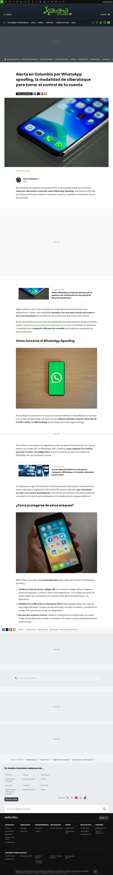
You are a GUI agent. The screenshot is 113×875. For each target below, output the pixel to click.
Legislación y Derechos (10, 780)
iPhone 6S (44, 785)
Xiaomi (43, 789)
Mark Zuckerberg (46, 59)
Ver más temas (11, 799)
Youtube (108, 22)
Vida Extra (23, 831)
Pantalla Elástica (29, 789)
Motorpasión (69, 828)
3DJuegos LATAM (26, 856)
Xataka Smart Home (9, 838)
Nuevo (103, 14)
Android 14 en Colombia (61, 760)
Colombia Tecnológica (18, 22)
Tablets (25, 775)
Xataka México (10, 856)
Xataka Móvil (9, 831)
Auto (33, 22)
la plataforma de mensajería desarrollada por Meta (46, 325)
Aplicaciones (31, 629)
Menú (9, 14)
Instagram (104, 22)
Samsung (106, 59)
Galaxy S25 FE (83, 59)
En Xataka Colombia (58, 290)
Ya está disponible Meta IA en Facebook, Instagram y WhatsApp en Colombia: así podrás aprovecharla (73, 472)
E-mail (45, 93)
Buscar (104, 809)
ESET (33, 309)
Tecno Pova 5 (45, 760)
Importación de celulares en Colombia (10, 791)
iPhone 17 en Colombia (29, 59)
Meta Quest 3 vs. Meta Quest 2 (83, 760)
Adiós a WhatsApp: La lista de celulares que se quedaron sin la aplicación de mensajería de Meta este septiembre (72, 295)
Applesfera (8, 834)
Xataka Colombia (56, 11)
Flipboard (42, 93)
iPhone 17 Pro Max (61, 59)
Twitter (93, 22)
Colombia (54, 629)
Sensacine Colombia (38, 862)
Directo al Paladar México (56, 857)
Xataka (7, 828)
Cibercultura (62, 22)
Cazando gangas (29, 779)
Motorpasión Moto (69, 832)
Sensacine (38, 828)
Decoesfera (84, 831)
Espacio (49, 22)
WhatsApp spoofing (69, 629)
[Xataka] (2, 2)
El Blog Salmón (100, 828)
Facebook (97, 22)
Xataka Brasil (9, 859)
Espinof (37, 831)
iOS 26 (73, 59)
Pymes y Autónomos (99, 832)
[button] (31, 178)
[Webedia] (11, 817)
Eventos (44, 779)
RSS (80, 797)
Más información (73, 873)
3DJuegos (23, 828)
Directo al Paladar (56, 828)
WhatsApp (44, 629)
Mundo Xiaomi (10, 842)
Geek (73, 22)
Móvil (40, 22)
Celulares (8, 775)
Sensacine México (38, 857)
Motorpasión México (69, 857)
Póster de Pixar (31, 760)
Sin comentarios (25, 94)
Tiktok (101, 22)
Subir (102, 818)
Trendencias (84, 828)
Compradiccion (85, 834)
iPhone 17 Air (95, 59)
